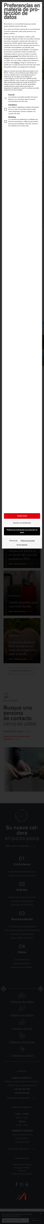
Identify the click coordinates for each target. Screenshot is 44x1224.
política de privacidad (11, 56)
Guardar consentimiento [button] (22, 523)
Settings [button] (17, 62)
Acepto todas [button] (22, 516)
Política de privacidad (28, 541)
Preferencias (13, 541)
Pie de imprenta (22, 545)
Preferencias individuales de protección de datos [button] (22, 531)
